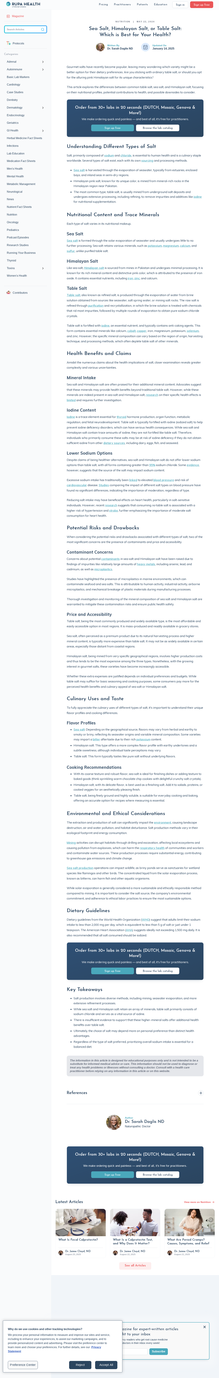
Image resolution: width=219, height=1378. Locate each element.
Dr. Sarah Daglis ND (120, 48)
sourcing (147, 160)
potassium (155, 245)
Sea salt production (80, 868)
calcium (185, 245)
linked (133, 480)
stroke (113, 510)
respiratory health (152, 848)
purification (96, 305)
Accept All (106, 1365)
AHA (129, 930)
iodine (198, 196)
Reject (80, 1365)
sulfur (71, 251)
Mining (71, 842)
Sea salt (79, 170)
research (152, 395)
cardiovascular (77, 485)
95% (152, 465)
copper (141, 331)
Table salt (73, 295)
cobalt (131, 331)
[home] (23, 5)
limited (71, 400)
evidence (193, 465)
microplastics (103, 569)
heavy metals (146, 564)
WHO (145, 919)
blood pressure (163, 480)
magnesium (171, 245)
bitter (96, 739)
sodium (109, 155)
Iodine (71, 417)
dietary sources (114, 443)
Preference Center (23, 1365)
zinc (137, 278)
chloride (125, 155)
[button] (103, 5)
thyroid (121, 417)
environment (162, 822)
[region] (63, 1346)
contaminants (110, 559)
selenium (193, 331)
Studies (104, 485)
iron (130, 278)
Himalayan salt (94, 268)
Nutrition (122, 21)
